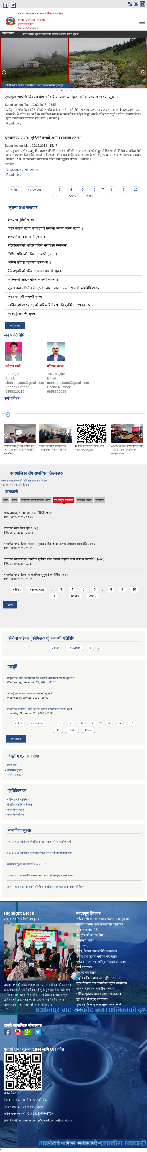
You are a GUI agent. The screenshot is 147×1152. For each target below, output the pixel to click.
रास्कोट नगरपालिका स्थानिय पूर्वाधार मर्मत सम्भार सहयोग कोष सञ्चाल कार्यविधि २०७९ (54, 559)
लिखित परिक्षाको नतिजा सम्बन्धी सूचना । (32, 254)
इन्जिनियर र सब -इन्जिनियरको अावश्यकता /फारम (43, 137)
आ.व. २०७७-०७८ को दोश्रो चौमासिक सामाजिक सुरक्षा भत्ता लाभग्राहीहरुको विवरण (46, 886)
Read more (13, 123)
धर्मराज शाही (12, 366)
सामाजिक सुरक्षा (14, 770)
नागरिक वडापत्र (15, 774)
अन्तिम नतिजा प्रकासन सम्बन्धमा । (29, 262)
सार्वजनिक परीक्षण (15, 814)
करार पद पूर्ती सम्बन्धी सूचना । (26, 297)
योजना (14, 500)
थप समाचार (15, 325)
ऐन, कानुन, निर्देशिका (63, 501)
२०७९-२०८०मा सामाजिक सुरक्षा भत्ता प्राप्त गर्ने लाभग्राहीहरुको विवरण (40, 875)
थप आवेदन (16, 738)
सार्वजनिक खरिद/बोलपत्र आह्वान (35, 500)
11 (57, 196)
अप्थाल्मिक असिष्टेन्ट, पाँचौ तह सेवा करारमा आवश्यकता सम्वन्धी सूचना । (41, 708)
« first (14, 189)
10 (135, 189)
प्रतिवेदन (100, 500)
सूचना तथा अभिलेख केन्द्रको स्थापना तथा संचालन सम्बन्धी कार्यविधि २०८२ (54, 288)
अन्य (10, 605)
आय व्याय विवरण (84, 500)
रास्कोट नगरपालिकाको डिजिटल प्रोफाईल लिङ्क (24, 480)
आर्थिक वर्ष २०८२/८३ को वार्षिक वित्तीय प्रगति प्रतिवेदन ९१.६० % (49, 305)
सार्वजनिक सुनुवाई (15, 809)
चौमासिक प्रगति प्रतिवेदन (19, 804)
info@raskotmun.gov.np (25, 1120)
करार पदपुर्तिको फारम (21, 220)
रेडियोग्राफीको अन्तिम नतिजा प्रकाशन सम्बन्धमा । (39, 245)
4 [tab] (70, 90)
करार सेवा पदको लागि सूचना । (22, 34)
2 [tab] (61, 90)
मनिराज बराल (55, 366)
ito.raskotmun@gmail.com (57, 1120)
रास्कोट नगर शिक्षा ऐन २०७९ (21, 528)
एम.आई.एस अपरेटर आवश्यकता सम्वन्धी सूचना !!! (30, 693)
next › (72, 196)
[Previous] (4, 72)
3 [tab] (66, 90)
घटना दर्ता (11, 765)
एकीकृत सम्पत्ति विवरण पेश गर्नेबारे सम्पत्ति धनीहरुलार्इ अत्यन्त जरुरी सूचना (61, 97)
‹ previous (35, 189)
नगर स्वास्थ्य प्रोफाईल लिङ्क (15, 484)
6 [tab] (80, 90)
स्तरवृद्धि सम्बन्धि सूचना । (23, 314)
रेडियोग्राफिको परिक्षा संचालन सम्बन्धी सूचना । (36, 271)
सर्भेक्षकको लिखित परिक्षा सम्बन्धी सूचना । (33, 280)
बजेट (5, 500)
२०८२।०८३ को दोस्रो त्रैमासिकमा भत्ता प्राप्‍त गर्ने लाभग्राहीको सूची (39, 841)
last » (89, 196)
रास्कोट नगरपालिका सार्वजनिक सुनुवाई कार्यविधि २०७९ (36, 575)
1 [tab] (57, 90)
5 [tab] (75, 90)
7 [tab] (84, 90)
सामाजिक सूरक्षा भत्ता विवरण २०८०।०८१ (26, 864)
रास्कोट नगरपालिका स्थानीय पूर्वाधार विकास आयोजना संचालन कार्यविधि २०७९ (49, 544)
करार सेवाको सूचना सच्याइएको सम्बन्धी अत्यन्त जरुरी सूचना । (45, 228)
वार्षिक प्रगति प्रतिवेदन (18, 799)
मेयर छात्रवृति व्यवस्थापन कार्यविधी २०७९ (28, 513)
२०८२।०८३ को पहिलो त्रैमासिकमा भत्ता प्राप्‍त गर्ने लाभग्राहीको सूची (39, 852)
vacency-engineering (24, 169)
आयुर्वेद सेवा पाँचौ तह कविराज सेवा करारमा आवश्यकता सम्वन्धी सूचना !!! (41, 678)
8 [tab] (89, 90)
